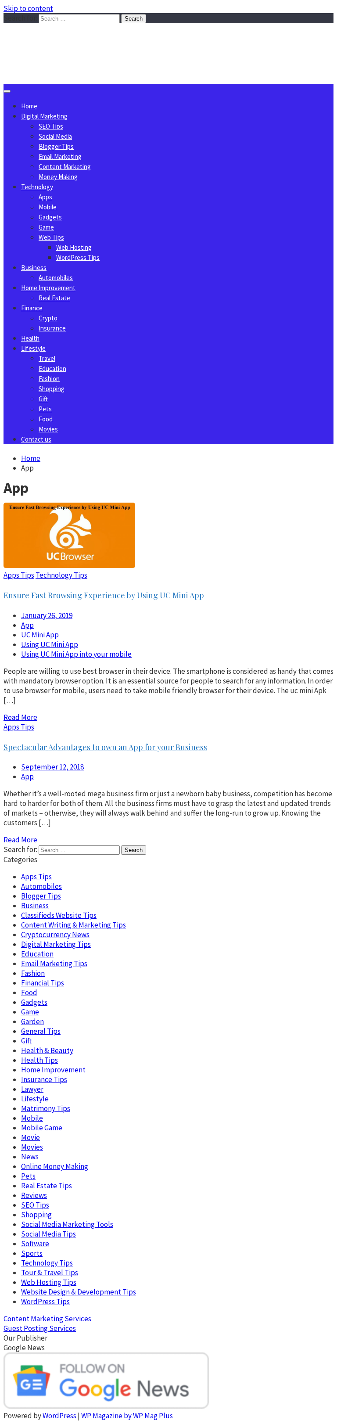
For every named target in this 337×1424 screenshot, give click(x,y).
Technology (37, 187)
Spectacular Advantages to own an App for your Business (105, 747)
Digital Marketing (44, 116)
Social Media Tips (48, 1234)
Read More (20, 717)
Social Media (55, 136)
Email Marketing (60, 156)
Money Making (58, 177)
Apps (45, 197)
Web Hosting (74, 247)
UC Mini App (40, 635)
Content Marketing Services (47, 1318)
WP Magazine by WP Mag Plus (127, 1415)
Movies (48, 429)
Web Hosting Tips (48, 1282)
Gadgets (50, 217)
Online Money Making (54, 1166)
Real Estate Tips (46, 1185)
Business (34, 267)
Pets (45, 409)
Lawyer (32, 1089)
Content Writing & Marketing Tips (73, 925)
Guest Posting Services (40, 1328)
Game (46, 227)
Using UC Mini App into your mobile (76, 654)
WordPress (59, 1415)
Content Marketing (65, 166)
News (30, 1156)
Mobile (48, 207)
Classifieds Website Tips (59, 915)
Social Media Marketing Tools (67, 1224)
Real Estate (54, 298)
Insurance (52, 328)
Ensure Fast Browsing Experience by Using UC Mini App (104, 595)
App (27, 625)
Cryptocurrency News (55, 934)
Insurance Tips (44, 1079)
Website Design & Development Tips (78, 1292)
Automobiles (56, 277)
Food (46, 419)
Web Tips (51, 237)
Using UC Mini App (49, 644)
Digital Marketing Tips (56, 944)
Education (52, 368)
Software (35, 1243)
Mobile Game (41, 1128)
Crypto (48, 318)
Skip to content (28, 8)
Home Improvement (48, 288)
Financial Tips (42, 983)
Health (30, 338)
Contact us (36, 439)
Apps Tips (19, 575)
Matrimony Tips (45, 1108)
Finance (32, 308)
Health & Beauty (47, 1050)
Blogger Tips (56, 146)
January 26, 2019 (46, 615)
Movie (30, 1137)
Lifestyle (33, 348)
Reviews (34, 1195)
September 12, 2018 (52, 767)
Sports (32, 1253)
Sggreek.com (69, 41)
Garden (32, 1021)
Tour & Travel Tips (49, 1272)
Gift (43, 399)
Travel (47, 358)
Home (29, 106)
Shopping (52, 389)
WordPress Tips (78, 257)
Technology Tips (61, 575)
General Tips (41, 1031)
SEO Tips (51, 126)
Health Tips (39, 1060)
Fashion (49, 378)
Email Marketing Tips (54, 963)
